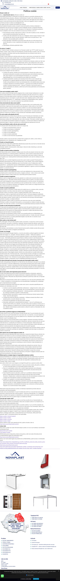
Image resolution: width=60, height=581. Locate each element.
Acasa (21, 7)
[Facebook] (44, 4)
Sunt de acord (36, 578)
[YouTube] (48, 4)
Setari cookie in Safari (5, 421)
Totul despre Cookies (5, 432)
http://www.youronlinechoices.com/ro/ (9, 424)
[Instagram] (46, 4)
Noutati (48, 7)
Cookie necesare (30, 575)
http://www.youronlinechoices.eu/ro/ (9, 445)
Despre (44, 7)
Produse (25, 7)
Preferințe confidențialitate (26, 578)
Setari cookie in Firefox (5, 417)
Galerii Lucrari (39, 7)
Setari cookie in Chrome (6, 419)
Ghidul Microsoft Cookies (6, 430)
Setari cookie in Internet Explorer (8, 416)
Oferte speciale (32, 7)
